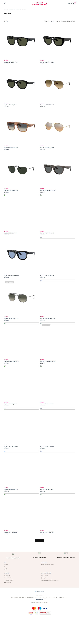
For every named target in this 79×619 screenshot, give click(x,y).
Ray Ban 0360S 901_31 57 (11, 62)
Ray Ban (18, 9)
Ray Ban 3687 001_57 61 (46, 489)
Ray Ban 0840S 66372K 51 (47, 447)
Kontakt (5, 569)
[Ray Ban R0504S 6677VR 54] (57, 340)
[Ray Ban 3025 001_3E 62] (57, 126)
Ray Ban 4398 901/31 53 (10, 105)
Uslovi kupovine (44, 575)
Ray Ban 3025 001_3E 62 (47, 147)
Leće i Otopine (7, 582)
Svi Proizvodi (7, 575)
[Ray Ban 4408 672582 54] (21, 510)
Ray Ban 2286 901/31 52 (47, 62)
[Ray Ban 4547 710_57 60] (57, 510)
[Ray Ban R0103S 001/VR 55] (57, 297)
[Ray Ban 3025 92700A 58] (57, 83)
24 (51, 21)
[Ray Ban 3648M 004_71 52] (21, 297)
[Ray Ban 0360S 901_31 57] (21, 40)
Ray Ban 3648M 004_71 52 (11, 318)
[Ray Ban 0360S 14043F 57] (57, 211)
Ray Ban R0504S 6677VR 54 (47, 361)
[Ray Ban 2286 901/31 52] (57, 40)
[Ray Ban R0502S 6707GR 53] (57, 169)
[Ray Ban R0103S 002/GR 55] (21, 340)
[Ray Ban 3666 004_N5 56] (21, 169)
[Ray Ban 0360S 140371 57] (21, 126)
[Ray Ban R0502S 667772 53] (21, 254)
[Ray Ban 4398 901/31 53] (21, 83)
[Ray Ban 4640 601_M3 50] (21, 425)
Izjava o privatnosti (45, 578)
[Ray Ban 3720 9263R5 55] (57, 254)
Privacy (42, 567)
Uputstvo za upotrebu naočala (47, 564)
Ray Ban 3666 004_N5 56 (11, 190)
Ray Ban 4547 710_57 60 (46, 532)
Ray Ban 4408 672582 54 (10, 532)
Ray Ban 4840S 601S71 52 (11, 489)
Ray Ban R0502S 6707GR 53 (47, 190)
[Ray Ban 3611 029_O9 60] (21, 382)
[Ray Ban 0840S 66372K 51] (57, 425)
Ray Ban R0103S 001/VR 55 (47, 318)
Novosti (5, 567)
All (53, 21)
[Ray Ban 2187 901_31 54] (21, 211)
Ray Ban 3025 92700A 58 (47, 105)
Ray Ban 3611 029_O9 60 (10, 404)
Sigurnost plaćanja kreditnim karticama (49, 580)
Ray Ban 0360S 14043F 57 (47, 233)
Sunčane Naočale (12, 9)
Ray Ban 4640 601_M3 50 (11, 447)
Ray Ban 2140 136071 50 (46, 404)
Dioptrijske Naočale (8, 580)
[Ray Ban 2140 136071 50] (57, 382)
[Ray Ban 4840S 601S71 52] (21, 468)
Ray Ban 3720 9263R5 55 (47, 276)
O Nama (6, 564)
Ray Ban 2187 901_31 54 (10, 233)
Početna (5, 9)
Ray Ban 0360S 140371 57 (11, 147)
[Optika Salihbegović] (39, 3)
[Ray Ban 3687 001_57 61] (57, 468)
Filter (6, 21)
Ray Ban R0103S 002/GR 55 (11, 361)
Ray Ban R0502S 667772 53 (11, 276)
